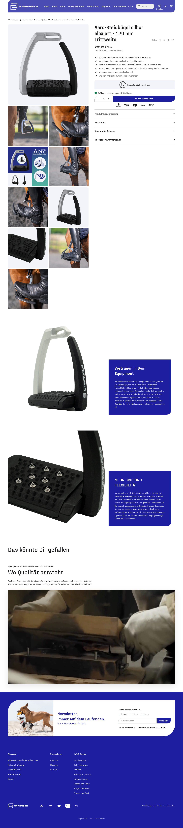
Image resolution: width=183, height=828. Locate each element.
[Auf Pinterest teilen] (169, 40)
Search (11, 779)
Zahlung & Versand (82, 774)
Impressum (82, 818)
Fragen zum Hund (82, 788)
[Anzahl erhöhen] (108, 99)
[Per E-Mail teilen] (173, 40)
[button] (165, 6)
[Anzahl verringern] (98, 99)
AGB (90, 818)
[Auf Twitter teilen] (164, 40)
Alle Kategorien (13, 20)
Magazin (105, 6)
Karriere (53, 769)
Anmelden (163, 720)
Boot (62, 6)
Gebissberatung (81, 765)
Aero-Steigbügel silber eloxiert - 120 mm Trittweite (64, 20)
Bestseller (37, 20)
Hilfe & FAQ (92, 6)
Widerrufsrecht (14, 769)
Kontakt (77, 769)
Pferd (46, 6)
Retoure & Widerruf (16, 765)
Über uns (54, 760)
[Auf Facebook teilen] (160, 40)
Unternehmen (119, 6)
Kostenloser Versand (115, 50)
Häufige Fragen (81, 779)
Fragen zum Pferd (82, 783)
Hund (54, 6)
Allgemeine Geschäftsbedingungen (23, 760)
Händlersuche (80, 760)
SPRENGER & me (76, 6)
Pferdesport (26, 20)
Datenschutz (100, 818)
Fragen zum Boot (81, 793)
